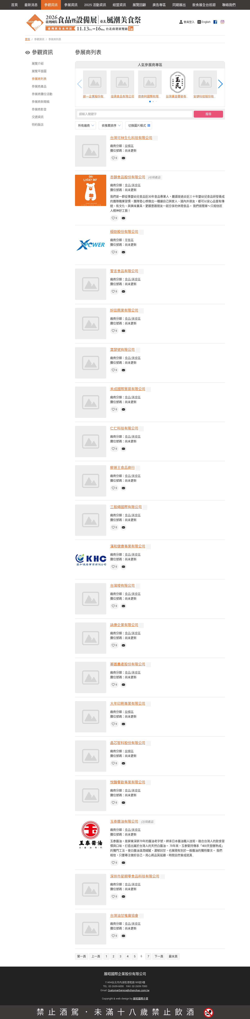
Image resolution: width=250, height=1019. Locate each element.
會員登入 (189, 21)
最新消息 (31, 5)
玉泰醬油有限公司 (124, 821)
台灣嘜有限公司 (122, 586)
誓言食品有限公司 (124, 271)
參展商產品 (39, 86)
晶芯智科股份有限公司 (127, 743)
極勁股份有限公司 (124, 232)
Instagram (223, 22)
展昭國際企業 (140, 998)
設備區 (129, 146)
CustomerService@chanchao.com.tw (128, 990)
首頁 (14, 5)
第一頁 (81, 956)
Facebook (215, 22)
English (206, 21)
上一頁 (95, 956)
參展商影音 (39, 109)
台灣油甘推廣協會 (124, 916)
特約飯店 (38, 124)
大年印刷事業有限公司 (127, 704)
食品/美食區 (133, 185)
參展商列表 (39, 79)
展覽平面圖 (39, 71)
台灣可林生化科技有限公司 (131, 138)
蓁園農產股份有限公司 (127, 664)
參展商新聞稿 (40, 101)
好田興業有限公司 (124, 310)
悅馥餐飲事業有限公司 (127, 782)
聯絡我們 (229, 5)
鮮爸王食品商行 (122, 468)
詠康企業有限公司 (124, 625)
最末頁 (173, 956)
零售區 (129, 240)
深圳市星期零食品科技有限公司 (134, 876)
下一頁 (158, 956)
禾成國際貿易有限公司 (127, 389)
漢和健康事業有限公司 (127, 546)
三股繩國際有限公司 (126, 507)
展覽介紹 (38, 63)
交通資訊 (38, 117)
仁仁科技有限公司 (124, 428)
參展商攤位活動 (42, 94)
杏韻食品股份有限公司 (127, 177)
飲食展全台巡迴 (204, 5)
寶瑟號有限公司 (122, 350)
